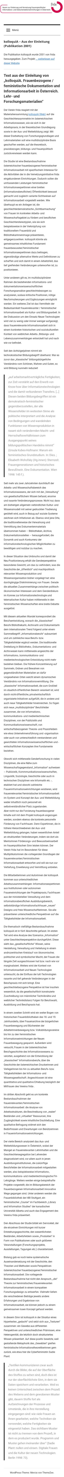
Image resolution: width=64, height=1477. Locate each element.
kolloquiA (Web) (37, 114)
